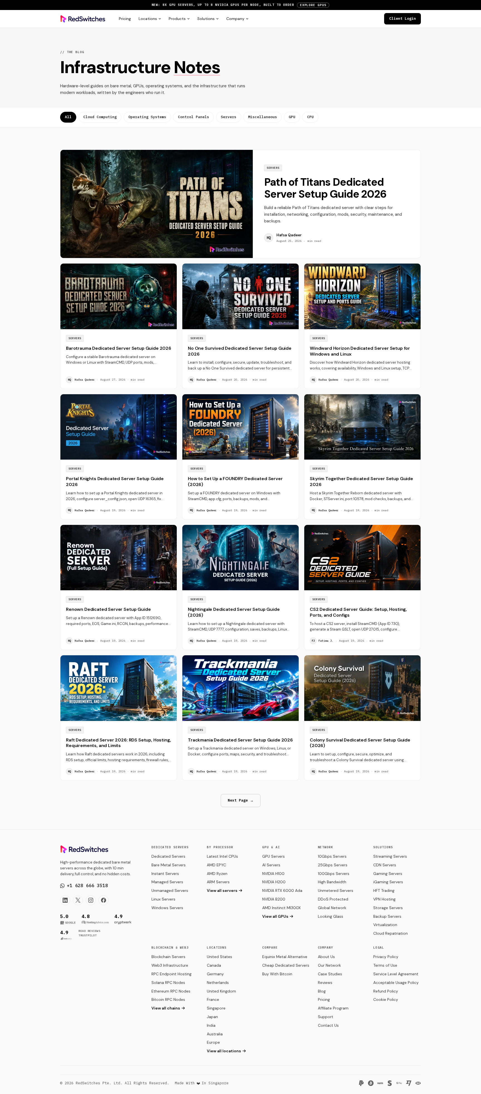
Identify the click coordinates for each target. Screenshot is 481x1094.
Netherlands (218, 982)
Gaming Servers (387, 873)
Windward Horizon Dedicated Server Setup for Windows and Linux (360, 351)
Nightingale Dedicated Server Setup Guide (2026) (234, 612)
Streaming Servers (390, 856)
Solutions (206, 18)
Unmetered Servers (335, 890)
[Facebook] (104, 900)
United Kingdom (221, 991)
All (68, 117)
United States (219, 956)
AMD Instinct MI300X (281, 907)
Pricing (125, 18)
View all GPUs (275, 916)
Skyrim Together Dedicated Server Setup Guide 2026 (361, 481)
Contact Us (328, 1025)
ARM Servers (218, 881)
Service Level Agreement (395, 973)
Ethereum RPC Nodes (170, 991)
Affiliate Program (333, 1008)
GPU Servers (273, 856)
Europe (213, 1042)
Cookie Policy (385, 999)
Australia (215, 1033)
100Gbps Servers (333, 873)
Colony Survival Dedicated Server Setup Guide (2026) (360, 743)
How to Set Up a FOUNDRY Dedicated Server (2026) (235, 481)
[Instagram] (91, 900)
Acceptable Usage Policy (396, 982)
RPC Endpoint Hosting (171, 973)
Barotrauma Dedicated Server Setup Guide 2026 (118, 348)
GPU (292, 117)
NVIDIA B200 (273, 899)
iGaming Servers (388, 881)
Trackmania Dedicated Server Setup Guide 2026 (240, 740)
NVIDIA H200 (274, 881)
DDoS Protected (333, 899)
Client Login (402, 18)
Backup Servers (387, 916)
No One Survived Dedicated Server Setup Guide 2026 (239, 351)
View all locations (224, 1050)
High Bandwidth (332, 881)
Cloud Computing (100, 117)
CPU (310, 117)
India (211, 1025)
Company (235, 18)
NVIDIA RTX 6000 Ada (282, 890)
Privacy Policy (385, 956)
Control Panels (193, 117)
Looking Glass (330, 916)
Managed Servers (167, 881)
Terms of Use (385, 965)
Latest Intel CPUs (222, 856)
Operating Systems (147, 117)
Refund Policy (385, 991)
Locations (148, 18)
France (213, 999)
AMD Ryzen (217, 873)
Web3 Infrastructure (169, 965)
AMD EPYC (216, 864)
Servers (228, 117)
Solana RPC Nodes (168, 982)
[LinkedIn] (65, 900)
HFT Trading (383, 890)
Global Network (332, 907)
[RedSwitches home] (82, 19)
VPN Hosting (384, 899)
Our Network (329, 965)
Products (177, 18)
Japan (212, 1016)
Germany (215, 973)
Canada (214, 965)
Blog (322, 991)
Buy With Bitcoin (277, 973)
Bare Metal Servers (168, 864)
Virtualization (385, 924)
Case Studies (330, 973)
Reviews (325, 982)
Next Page (241, 800)
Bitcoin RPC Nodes (168, 999)
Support (325, 1016)
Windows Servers (167, 907)
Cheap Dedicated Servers (285, 965)
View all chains (165, 1008)
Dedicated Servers (168, 856)
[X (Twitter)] (78, 900)
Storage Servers (388, 907)
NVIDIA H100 (273, 873)
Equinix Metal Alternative (284, 956)
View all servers (222, 890)
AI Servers (271, 864)
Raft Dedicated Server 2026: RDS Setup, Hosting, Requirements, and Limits (118, 743)
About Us (326, 956)
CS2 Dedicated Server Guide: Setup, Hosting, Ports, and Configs (358, 612)
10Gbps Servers (332, 856)
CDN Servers (384, 864)
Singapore (216, 1008)
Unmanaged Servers (169, 890)
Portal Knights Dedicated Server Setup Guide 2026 (115, 481)
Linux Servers (163, 899)
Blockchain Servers (168, 956)
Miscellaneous (262, 117)
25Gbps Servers (332, 864)
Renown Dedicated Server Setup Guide (108, 609)
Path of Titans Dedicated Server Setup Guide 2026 (325, 188)
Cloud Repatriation (390, 933)
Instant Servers (165, 873)
